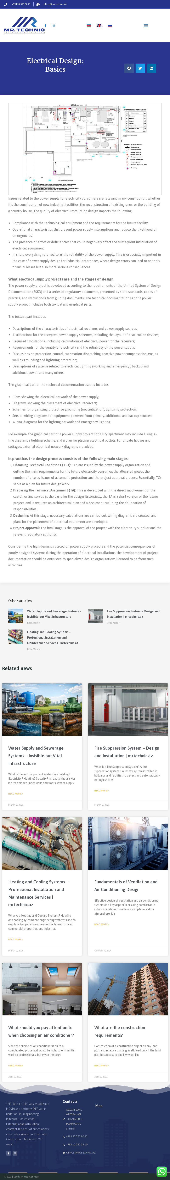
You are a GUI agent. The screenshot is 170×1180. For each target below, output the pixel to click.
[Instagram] (15, 1153)
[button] (145, 25)
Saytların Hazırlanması (26, 1176)
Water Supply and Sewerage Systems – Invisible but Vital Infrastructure (36, 755)
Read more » (15, 793)
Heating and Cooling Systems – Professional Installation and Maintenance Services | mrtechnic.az (52, 637)
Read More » (33, 622)
